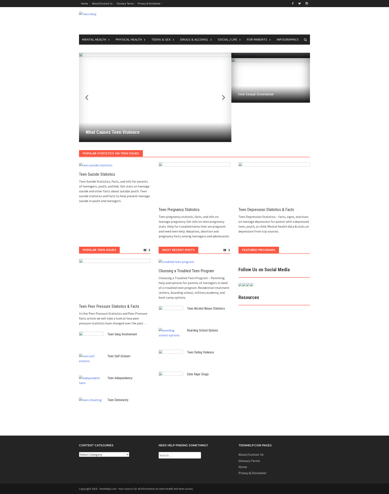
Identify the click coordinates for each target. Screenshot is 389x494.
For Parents (257, 39)
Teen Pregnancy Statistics (179, 209)
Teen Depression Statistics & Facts (266, 209)
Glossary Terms (125, 3)
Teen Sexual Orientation (255, 94)
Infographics (288, 39)
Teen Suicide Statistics (97, 174)
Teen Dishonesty (117, 400)
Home (84, 3)
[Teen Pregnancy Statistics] (194, 182)
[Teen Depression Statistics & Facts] (274, 182)
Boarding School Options (202, 330)
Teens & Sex (161, 39)
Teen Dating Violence (200, 352)
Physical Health (129, 39)
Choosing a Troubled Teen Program (186, 270)
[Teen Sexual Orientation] (270, 80)
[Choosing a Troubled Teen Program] (176, 261)
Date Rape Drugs (198, 374)
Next (221, 97)
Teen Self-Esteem (118, 356)
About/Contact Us (102, 3)
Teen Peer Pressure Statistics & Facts (109, 306)
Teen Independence (120, 378)
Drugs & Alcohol (194, 39)
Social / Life (227, 39)
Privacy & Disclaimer (149, 3)
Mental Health (94, 39)
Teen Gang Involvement (122, 334)
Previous (89, 97)
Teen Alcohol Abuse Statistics (206, 308)
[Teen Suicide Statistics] (95, 165)
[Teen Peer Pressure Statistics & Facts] (115, 279)
